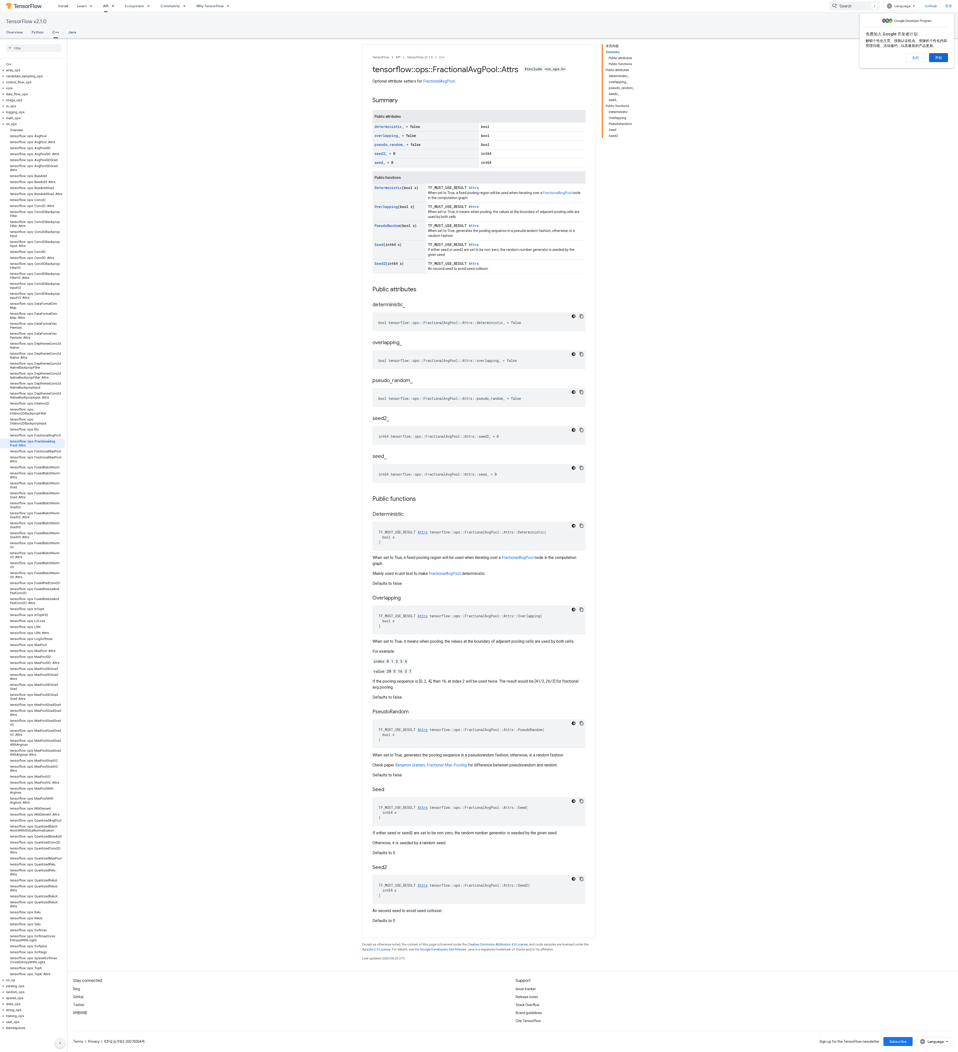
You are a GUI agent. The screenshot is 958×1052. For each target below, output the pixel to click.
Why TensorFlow (210, 6)
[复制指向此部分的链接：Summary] (403, 101)
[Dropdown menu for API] (114, 6)
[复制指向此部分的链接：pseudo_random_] (418, 381)
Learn (82, 6)
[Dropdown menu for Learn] (93, 6)
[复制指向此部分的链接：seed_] (391, 457)
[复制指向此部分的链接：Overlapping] (406, 598)
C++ (55, 32)
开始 (938, 57)
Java (72, 32)
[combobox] (854, 5)
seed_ (379, 162)
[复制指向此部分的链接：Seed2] (392, 868)
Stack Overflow (528, 1005)
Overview (14, 32)
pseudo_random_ (389, 144)
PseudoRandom (387, 225)
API (106, 6)
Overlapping (386, 206)
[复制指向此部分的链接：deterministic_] (410, 305)
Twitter (79, 1005)
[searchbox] (33, 48)
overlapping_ (387, 135)
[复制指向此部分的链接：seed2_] (394, 419)
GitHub (931, 6)
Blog (76, 989)
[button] (32, 70)
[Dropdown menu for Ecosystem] (150, 6)
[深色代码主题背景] (574, 316)
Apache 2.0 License (376, 949)
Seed (378, 244)
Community (170, 6)
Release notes (527, 997)
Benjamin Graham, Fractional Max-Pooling (431, 765)
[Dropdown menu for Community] (186, 6)
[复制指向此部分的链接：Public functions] (421, 499)
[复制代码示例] (582, 316)
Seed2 (379, 263)
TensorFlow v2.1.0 (26, 21)
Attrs (474, 187)
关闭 (915, 58)
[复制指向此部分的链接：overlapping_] (407, 343)
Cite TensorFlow (528, 1021)
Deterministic (388, 187)
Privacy (94, 1042)
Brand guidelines (529, 1013)
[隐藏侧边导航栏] (60, 1043)
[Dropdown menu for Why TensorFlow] (230, 6)
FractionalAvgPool (439, 81)
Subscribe (898, 1041)
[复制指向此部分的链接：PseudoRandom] (414, 712)
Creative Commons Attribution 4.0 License (498, 944)
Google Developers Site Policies (443, 949)
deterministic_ (389, 126)
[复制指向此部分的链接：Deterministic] (409, 515)
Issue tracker (526, 989)
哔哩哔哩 (80, 1013)
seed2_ (380, 153)
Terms (78, 1042)
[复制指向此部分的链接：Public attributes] (421, 290)
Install (63, 6)
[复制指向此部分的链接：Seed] (389, 790)
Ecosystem (134, 6)
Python (37, 32)
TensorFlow (380, 57)
